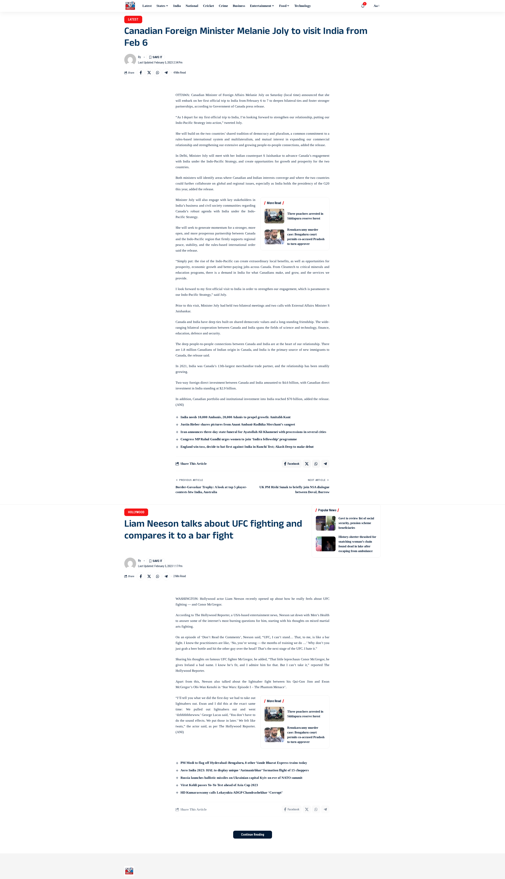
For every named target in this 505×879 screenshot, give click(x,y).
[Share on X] (149, 73)
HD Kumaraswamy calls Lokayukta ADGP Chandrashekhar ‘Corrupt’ (231, 792)
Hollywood (136, 512)
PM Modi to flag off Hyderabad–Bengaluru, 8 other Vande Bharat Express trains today (243, 763)
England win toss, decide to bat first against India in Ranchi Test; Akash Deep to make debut (247, 447)
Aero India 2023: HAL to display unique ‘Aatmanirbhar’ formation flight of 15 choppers (244, 770)
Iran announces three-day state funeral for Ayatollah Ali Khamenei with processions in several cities (253, 432)
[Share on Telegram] (166, 73)
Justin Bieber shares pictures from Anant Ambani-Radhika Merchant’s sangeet (237, 424)
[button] (369, 6)
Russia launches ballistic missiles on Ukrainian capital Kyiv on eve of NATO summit (241, 778)
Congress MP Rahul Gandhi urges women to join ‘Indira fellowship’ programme (239, 439)
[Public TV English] (130, 6)
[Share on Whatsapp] (158, 73)
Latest (133, 19)
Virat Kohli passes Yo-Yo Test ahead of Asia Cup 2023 (219, 785)
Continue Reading (252, 834)
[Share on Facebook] (141, 73)
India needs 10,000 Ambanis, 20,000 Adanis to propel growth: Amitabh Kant (235, 417)
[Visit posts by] (130, 60)
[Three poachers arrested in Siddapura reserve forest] (274, 216)
